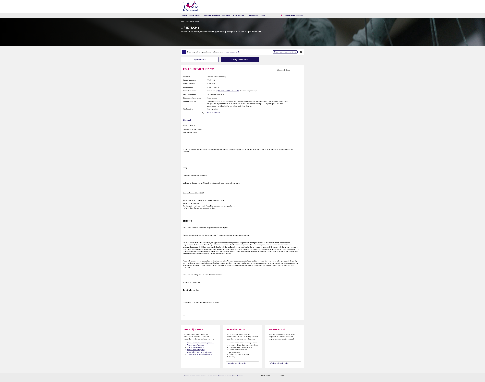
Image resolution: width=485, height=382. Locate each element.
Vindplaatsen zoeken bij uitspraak (199, 352)
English (186, 375)
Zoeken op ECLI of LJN (195, 347)
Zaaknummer (188, 87)
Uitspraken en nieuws (211, 15)
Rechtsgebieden (189, 94)
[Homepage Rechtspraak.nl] (189, 6)
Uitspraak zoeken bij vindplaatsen (199, 354)
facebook (290, 375)
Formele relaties (189, 91)
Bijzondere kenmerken (192, 98)
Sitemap (192, 375)
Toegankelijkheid (212, 375)
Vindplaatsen (188, 109)
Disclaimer (240, 375)
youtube (300, 375)
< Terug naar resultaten (240, 60)
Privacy (198, 375)
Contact (263, 15)
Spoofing (221, 375)
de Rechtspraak (238, 15)
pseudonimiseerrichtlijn (232, 52)
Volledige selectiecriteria (237, 363)
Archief (234, 375)
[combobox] (288, 69)
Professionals (252, 15)
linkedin (297, 375)
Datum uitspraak (189, 80)
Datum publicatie (189, 84)
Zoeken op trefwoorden (195, 345)
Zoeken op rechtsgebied (195, 350)
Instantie (186, 77)
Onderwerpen (194, 15)
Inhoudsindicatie (189, 101)
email (275, 375)
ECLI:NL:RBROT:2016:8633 (228, 91)
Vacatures (228, 375)
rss (272, 375)
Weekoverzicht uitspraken (279, 363)
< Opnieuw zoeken (199, 60)
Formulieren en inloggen (293, 15)
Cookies (203, 375)
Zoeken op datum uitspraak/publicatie (200, 343)
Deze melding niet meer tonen (285, 52)
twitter (287, 375)
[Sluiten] (301, 51)
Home (184, 15)
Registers (226, 15)
